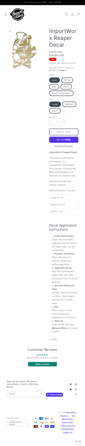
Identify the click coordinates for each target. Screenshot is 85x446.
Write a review (42, 364)
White (67, 80)
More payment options (64, 146)
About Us (64, 416)
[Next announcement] (80, 2)
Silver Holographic (61, 93)
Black (66, 87)
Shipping (52, 63)
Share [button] (54, 339)
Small (55, 111)
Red (54, 87)
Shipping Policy (67, 429)
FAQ (73, 416)
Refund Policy (67, 419)
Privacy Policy (68, 422)
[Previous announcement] (4, 2)
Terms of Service (68, 426)
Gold (54, 80)
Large (55, 104)
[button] (6, 14)
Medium (69, 104)
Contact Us (67, 432)
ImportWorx (71, 412)
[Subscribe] (41, 394)
